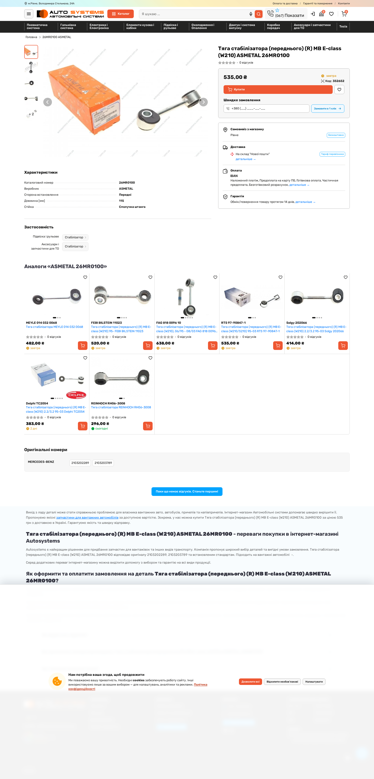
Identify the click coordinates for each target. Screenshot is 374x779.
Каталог (123, 14)
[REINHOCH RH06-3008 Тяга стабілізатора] (122, 378)
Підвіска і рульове (171, 26)
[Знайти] (259, 14)
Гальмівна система (68, 26)
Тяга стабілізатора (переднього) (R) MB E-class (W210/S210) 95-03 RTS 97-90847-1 (251, 329)
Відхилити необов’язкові (282, 681)
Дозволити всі (251, 681)
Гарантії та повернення (317, 3)
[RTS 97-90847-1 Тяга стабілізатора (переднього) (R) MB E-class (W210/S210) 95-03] (252, 297)
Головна (31, 37)
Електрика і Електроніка (99, 26)
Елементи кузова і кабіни (140, 26)
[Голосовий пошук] (250, 14)
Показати (289, 15)
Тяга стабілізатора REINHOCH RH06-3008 (121, 407)
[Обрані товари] (332, 14)
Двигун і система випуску (242, 26)
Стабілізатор (74, 237)
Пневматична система (37, 26)
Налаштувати (314, 681)
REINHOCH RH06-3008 (108, 403)
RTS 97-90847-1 (233, 323)
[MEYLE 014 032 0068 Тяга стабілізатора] (56, 297)
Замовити (325, 108)
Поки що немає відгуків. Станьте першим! (187, 491)
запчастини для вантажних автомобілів (87, 517)
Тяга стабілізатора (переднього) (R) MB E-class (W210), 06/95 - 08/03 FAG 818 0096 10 (186, 329)
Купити (239, 89)
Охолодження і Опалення (203, 26)
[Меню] (28, 13)
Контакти (344, 3)
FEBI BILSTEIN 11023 (106, 323)
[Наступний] (203, 102)
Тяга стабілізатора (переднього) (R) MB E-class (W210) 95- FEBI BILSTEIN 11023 (121, 329)
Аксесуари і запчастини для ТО (312, 26)
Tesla (343, 26)
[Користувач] (312, 14)
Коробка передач (273, 26)
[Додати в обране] (339, 89)
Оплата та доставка (285, 3)
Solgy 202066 (296, 323)
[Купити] (82, 345)
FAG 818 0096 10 (168, 323)
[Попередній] (47, 102)
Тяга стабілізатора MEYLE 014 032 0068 (54, 327)
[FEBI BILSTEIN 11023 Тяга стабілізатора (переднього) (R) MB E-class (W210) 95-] (122, 297)
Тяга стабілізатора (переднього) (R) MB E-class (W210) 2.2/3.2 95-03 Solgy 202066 (316, 329)
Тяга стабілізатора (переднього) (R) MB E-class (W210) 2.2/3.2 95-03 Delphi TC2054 (56, 410)
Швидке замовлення (242, 100)
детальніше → (246, 159)
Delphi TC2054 (37, 403)
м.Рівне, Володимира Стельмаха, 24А (51, 3)
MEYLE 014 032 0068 (41, 323)
